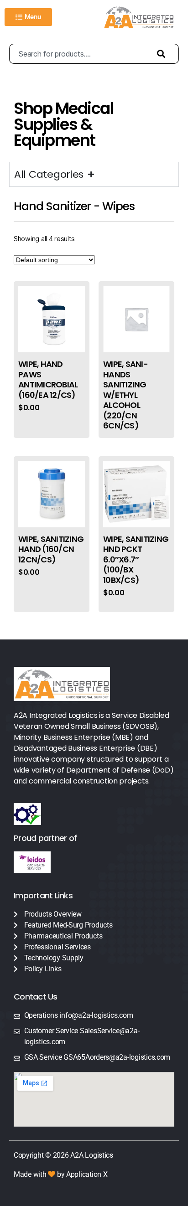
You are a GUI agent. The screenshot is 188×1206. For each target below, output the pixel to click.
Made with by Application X (60, 1174)
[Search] (163, 54)
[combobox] (78, 54)
